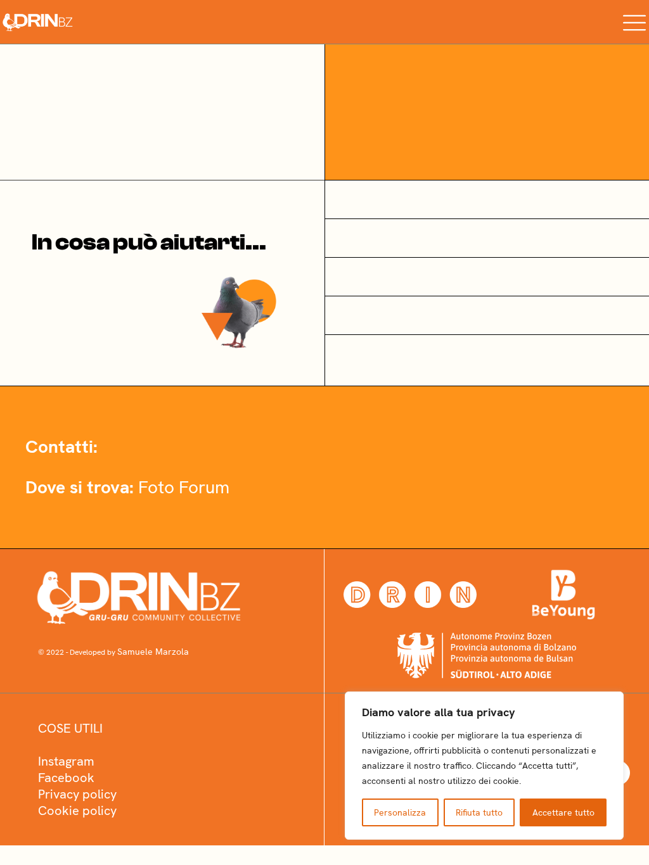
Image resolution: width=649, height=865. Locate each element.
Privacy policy (77, 794)
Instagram (66, 761)
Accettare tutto (563, 812)
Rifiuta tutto (479, 812)
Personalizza (400, 812)
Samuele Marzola (153, 651)
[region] (484, 765)
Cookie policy (77, 810)
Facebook (66, 777)
